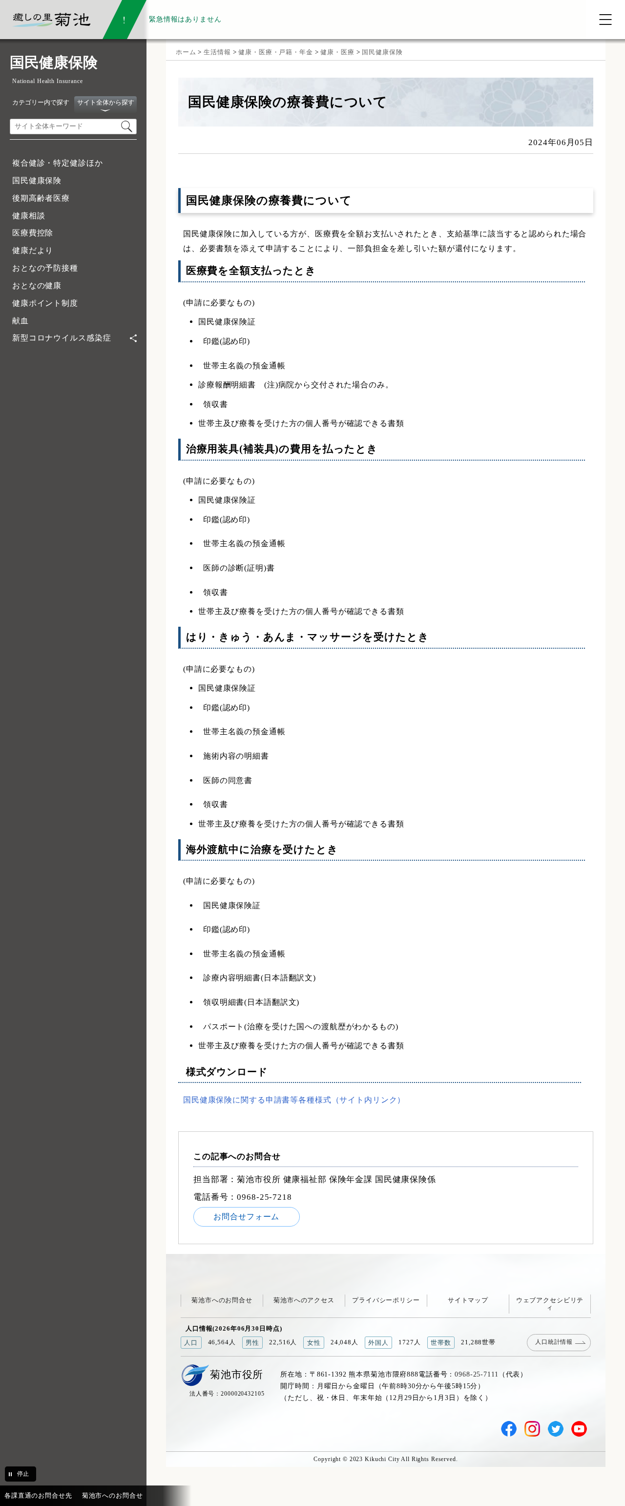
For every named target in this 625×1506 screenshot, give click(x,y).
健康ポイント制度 (45, 303)
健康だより (32, 250)
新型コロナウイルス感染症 (61, 338)
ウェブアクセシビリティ (550, 1303)
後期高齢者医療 (41, 198)
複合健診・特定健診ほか (57, 163)
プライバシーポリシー (386, 1300)
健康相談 (28, 216)
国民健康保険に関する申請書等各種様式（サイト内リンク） (294, 1099)
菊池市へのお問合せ (221, 1300)
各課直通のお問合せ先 (38, 1495)
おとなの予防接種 (45, 268)
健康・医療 (337, 52)
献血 (20, 321)
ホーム (186, 52)
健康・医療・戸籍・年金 (275, 52)
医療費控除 (32, 233)
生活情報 (217, 52)
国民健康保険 (37, 180)
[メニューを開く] (605, 19)
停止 (23, 1474)
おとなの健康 (37, 285)
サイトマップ (468, 1300)
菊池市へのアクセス (303, 1300)
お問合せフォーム (246, 1216)
